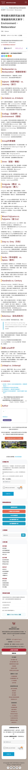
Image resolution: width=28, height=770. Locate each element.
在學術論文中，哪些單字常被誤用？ (11, 389)
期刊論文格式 (5, 564)
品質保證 (14, 682)
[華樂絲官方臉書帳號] (8, 768)
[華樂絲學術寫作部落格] (14, 768)
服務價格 (14, 705)
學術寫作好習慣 (6, 552)
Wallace (5, 417)
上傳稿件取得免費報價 (14, 511)
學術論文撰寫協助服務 (14, 697)
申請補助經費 (14, 707)
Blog (7, 8)
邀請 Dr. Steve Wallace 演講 (14, 614)
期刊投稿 (4, 580)
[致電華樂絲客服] (20, 768)
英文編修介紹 (14, 659)
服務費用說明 (14, 507)
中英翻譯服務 (14, 676)
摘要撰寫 (14, 690)
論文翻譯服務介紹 (14, 523)
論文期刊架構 (5, 559)
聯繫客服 (14, 653)
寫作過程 (4, 548)
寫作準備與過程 (6, 550)
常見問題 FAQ (14, 711)
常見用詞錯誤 (18, 456)
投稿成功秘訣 (5, 585)
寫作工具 (4, 554)
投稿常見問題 (5, 583)
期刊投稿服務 (14, 688)
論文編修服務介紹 (14, 519)
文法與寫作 (5, 573)
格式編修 (14, 693)
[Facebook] (2, 56)
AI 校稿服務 (14, 680)
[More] (11, 56)
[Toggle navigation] (26, 2)
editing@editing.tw (17, 639)
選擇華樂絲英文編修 (14, 664)
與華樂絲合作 (14, 699)
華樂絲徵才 (14, 722)
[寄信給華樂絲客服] (17, 768)
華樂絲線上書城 (14, 720)
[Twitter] (4, 56)
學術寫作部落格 (14, 713)
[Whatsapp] (6, 56)
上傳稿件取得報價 (14, 650)
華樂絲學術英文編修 (11, 2)
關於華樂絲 (14, 709)
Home (2, 8)
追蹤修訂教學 (14, 668)
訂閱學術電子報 (14, 718)
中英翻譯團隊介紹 (14, 678)
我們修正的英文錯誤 (14, 670)
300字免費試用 (14, 515)
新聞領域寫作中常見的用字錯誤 (10, 387)
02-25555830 (16, 642)
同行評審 (4, 587)
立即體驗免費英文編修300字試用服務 (14, 438)
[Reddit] (9, 56)
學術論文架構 (5, 562)
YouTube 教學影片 (14, 716)
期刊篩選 (14, 695)
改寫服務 (14, 666)
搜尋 (23, 535)
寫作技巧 (4, 569)
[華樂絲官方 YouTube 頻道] (11, 768)
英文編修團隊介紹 (14, 661)
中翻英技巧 (5, 575)
